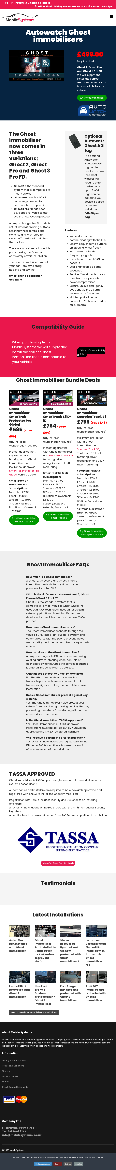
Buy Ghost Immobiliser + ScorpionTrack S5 (92, 533)
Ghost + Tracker (10, 1076)
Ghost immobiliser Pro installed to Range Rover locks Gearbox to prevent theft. (45, 950)
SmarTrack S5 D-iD (61, 455)
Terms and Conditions (13, 1065)
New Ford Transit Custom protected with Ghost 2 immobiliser (45, 995)
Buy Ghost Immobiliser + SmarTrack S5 (58, 516)
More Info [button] (78, 1164)
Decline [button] (58, 1164)
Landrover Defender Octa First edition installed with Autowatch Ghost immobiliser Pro (96, 952)
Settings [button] (68, 1164)
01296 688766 (44, 6)
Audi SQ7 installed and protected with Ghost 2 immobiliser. (96, 993)
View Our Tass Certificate (57, 863)
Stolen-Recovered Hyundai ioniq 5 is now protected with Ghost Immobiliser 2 (70, 950)
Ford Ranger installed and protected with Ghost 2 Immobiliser (70, 993)
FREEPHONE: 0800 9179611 (32, 3)
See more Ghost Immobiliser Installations (34, 1012)
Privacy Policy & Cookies (14, 1060)
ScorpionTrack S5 (88, 449)
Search (5, 1081)
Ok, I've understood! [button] (43, 1164)
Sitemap (6, 1071)
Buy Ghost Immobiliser (92, 97)
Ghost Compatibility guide (91, 352)
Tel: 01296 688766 (14, 1131)
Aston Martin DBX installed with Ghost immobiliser (18, 945)
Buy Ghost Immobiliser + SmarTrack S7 (24, 520)
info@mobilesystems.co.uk (71, 6)
